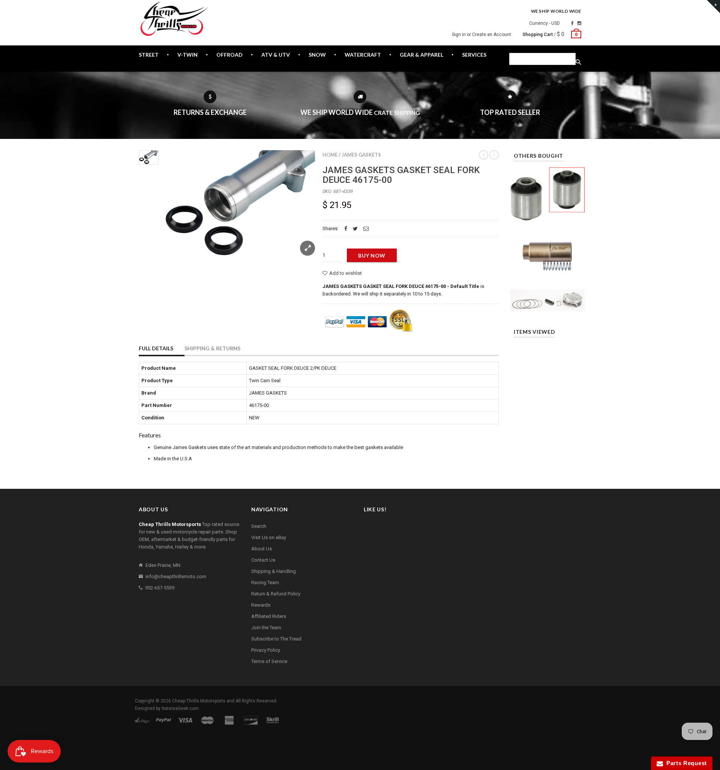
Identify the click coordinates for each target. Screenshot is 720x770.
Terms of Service (269, 661)
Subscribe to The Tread (276, 639)
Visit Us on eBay (268, 537)
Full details (156, 348)
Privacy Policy (265, 650)
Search (258, 526)
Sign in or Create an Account (481, 34)
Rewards (260, 605)
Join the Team (266, 627)
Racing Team (265, 582)
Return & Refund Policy (275, 594)
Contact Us (263, 560)
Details (549, 212)
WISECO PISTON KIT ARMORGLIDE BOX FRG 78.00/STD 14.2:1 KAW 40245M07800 (548, 300)
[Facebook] (572, 23)
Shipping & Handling (273, 571)
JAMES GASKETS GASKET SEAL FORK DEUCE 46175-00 (401, 175)
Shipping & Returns (212, 348)
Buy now (372, 255)
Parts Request (685, 763)
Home (330, 155)
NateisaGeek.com (180, 708)
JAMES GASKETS (361, 155)
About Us (261, 549)
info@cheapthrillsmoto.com (176, 576)
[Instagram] (579, 23)
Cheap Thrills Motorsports (198, 701)
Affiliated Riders (268, 616)
